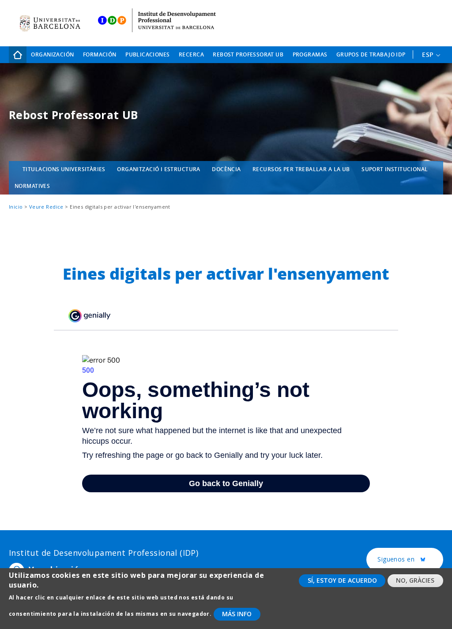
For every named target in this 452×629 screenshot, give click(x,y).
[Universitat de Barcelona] (50, 23)
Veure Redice (46, 206)
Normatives (32, 186)
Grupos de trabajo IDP (371, 54)
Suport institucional (395, 169)
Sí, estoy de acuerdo (342, 580)
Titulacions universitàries (64, 169)
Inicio (17, 54)
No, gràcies (415, 580)
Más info (237, 614)
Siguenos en (410, 559)
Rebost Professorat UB (248, 54)
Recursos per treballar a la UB (301, 169)
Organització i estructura (158, 169)
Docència (226, 169)
